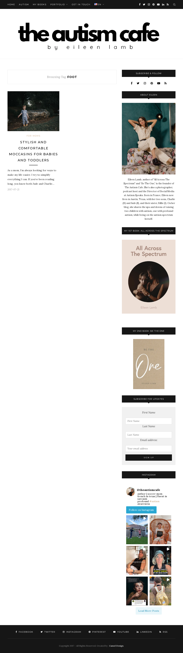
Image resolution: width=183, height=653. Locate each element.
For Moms (33, 136)
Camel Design (116, 645)
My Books (39, 4)
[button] (137, 529)
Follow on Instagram (141, 509)
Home (11, 4)
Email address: (148, 440)
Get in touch (81, 4)
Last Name (148, 426)
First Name (148, 412)
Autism (24, 4)
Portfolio (57, 4)
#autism (154, 501)
